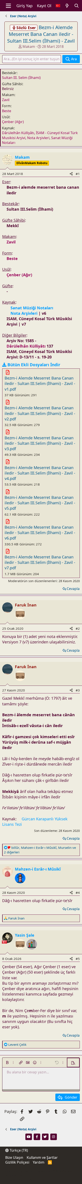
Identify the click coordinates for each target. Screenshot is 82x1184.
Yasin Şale (24, 935)
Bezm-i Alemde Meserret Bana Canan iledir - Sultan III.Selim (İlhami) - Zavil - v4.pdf (40, 473)
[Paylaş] (71, 174)
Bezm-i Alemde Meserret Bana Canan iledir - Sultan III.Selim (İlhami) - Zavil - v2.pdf (40, 413)
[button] (7, 1062)
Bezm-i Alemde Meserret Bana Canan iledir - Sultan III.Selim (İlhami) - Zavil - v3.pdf (40, 443)
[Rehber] (20, 885)
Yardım (38, 1162)
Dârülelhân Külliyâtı (18, 132)
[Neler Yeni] (67, 5)
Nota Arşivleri (38, 137)
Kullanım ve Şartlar (42, 1157)
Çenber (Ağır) (13, 121)
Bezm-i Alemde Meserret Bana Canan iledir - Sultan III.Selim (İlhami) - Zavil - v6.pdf (40, 533)
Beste (6, 110)
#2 (78, 628)
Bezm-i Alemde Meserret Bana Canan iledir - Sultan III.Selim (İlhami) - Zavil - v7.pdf (40, 562)
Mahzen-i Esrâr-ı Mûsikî (38, 869)
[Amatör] (31, 951)
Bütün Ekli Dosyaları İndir (33, 365)
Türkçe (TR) (18, 1150)
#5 (78, 958)
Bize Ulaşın (14, 1157)
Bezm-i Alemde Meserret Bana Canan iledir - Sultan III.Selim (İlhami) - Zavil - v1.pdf (40, 383)
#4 (78, 892)
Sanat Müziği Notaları (31, 307)
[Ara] (76, 5)
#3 (78, 690)
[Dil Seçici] (58, 5)
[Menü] (8, 5)
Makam (29, 46)
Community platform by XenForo (39, 1173)
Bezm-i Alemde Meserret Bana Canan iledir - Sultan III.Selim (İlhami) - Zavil (41, 34)
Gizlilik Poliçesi (17, 1162)
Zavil (5, 99)
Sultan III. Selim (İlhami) (21, 77)
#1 (78, 174)
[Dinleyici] (20, 621)
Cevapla (73, 588)
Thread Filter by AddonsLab (25, 1180)
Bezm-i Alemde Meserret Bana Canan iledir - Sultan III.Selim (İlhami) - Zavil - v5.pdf (40, 503)
